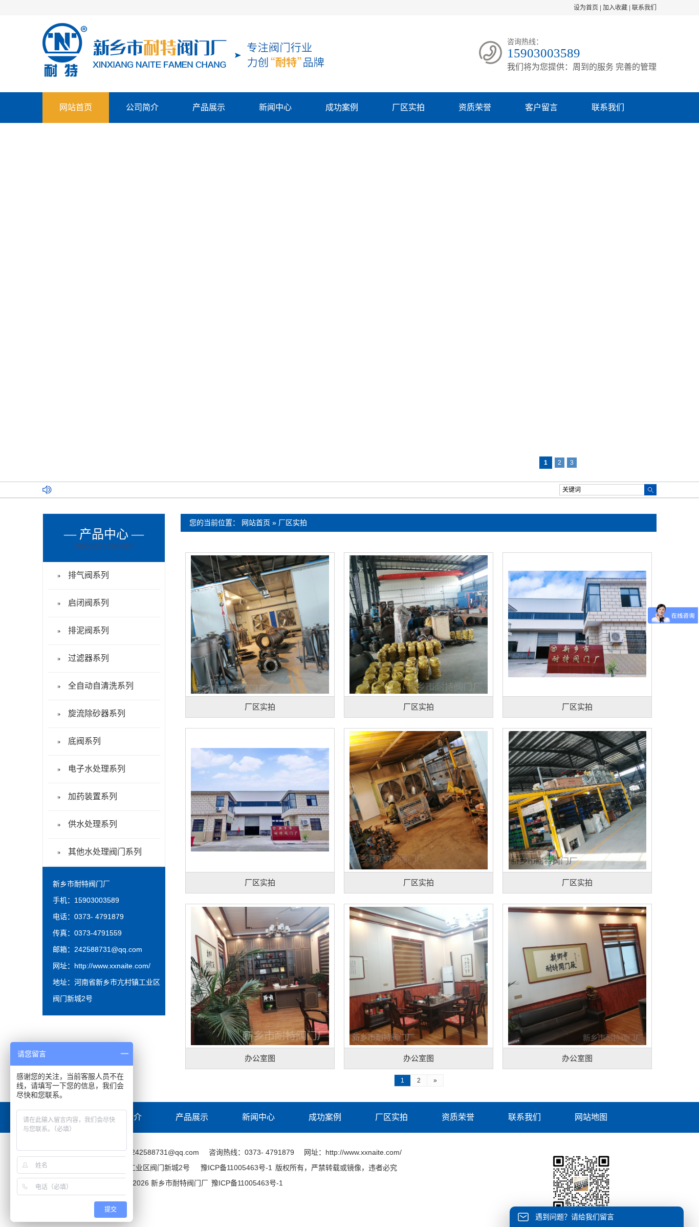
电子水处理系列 (96, 768)
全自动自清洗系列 (101, 685)
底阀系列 (84, 741)
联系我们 (644, 7)
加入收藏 (615, 7)
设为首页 (586, 7)
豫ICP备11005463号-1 (236, 1167)
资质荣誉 (474, 107)
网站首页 (75, 107)
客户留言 (541, 107)
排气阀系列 (88, 575)
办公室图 (260, 1058)
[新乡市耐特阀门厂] (183, 74)
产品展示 (208, 107)
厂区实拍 (408, 107)
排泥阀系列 (88, 630)
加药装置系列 (92, 796)
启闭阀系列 (88, 602)
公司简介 (142, 107)
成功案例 (341, 107)
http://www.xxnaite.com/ (112, 966)
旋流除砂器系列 (96, 713)
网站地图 (591, 1117)
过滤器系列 (88, 658)
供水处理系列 (92, 824)
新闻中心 (275, 107)
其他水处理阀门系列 (105, 851)
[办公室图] (260, 975)
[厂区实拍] (260, 624)
